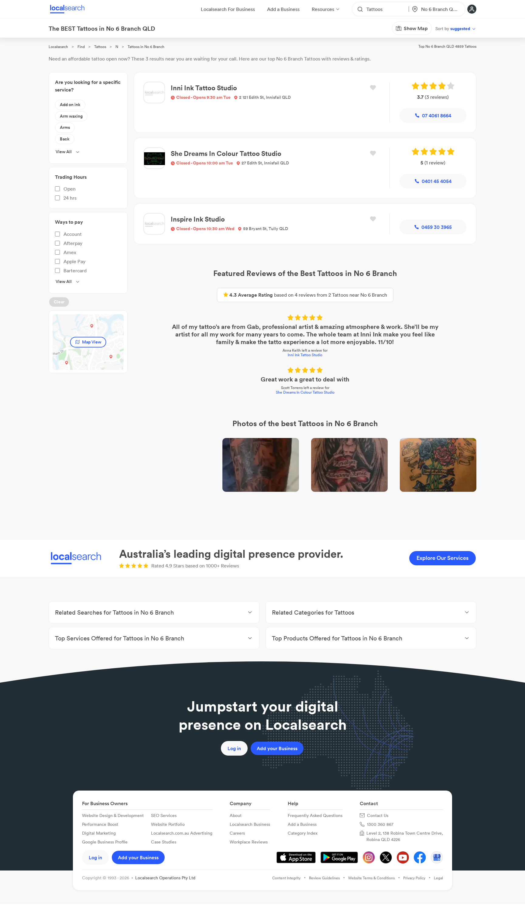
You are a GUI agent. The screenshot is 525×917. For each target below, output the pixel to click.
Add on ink (70, 104)
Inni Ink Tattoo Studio (305, 355)
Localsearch (58, 46)
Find (81, 46)
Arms (65, 127)
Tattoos (100, 46)
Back (65, 139)
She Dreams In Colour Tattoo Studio (305, 392)
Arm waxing (71, 116)
